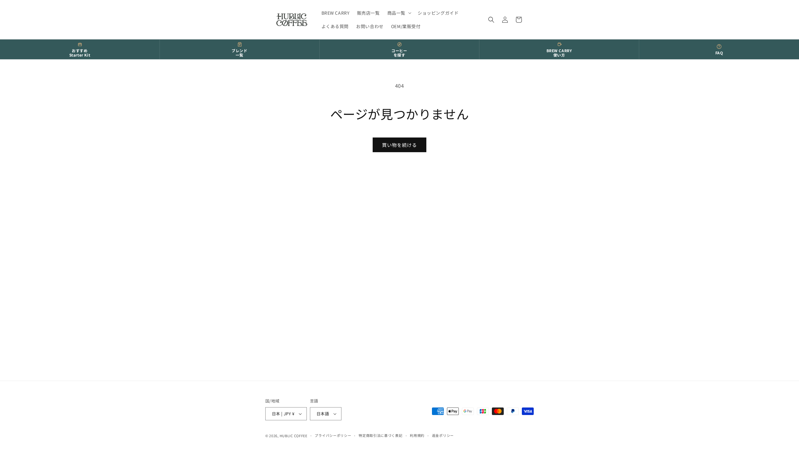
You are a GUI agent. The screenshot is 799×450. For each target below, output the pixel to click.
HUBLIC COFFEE (293, 435)
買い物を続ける (399, 145)
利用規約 (417, 435)
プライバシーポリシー (333, 435)
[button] (399, 12)
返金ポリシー (443, 435)
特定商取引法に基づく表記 (380, 435)
